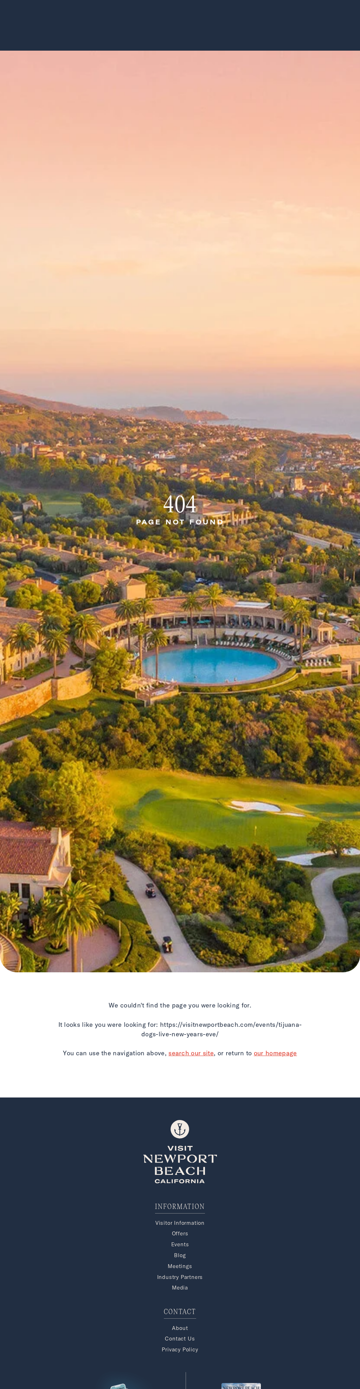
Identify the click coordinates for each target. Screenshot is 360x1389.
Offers (180, 1233)
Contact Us (180, 1338)
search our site (191, 1053)
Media (180, 1287)
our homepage (275, 1053)
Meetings (180, 1266)
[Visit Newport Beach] (180, 1181)
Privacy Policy (180, 1349)
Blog (180, 1255)
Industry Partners (180, 1277)
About (180, 1328)
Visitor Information (180, 1223)
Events (180, 1244)
